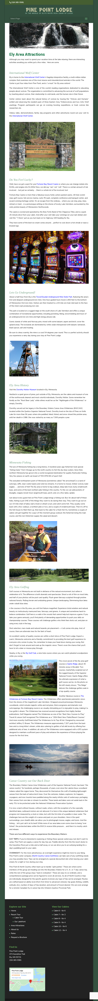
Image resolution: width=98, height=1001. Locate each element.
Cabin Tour (18, 917)
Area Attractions (17, 925)
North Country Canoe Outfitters (45, 856)
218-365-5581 (17, 2)
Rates (13, 933)
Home (13, 910)
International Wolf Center (34, 77)
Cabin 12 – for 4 (60, 930)
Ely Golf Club (31, 653)
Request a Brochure (19, 937)
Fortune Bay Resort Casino (48, 184)
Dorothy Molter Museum (26, 389)
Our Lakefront (20, 921)
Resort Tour (15, 914)
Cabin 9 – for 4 (59, 922)
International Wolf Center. (22, 116)
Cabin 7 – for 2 (59, 914)
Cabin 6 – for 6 (59, 910)
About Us (15, 929)
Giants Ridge (72, 664)
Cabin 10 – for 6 (60, 926)
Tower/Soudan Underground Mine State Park (54, 297)
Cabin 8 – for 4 (59, 918)
